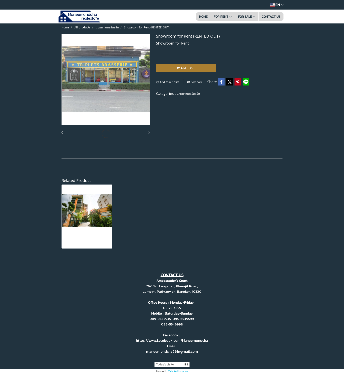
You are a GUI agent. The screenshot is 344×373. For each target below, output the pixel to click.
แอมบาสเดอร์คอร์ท (188, 94)
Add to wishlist (169, 82)
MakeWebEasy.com (178, 371)
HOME (203, 16)
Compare (196, 82)
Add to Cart (188, 68)
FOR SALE (245, 16)
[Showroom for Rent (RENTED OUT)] (106, 79)
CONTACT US (271, 16)
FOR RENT (221, 16)
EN (278, 4)
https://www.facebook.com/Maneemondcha (172, 340)
